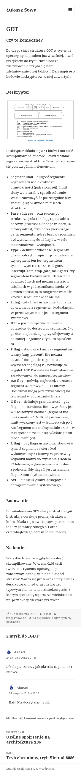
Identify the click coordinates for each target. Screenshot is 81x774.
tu (12, 344)
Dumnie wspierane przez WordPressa (30, 769)
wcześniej (55, 55)
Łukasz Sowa (21, 9)
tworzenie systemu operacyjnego (32, 568)
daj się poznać (42, 618)
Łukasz (47, 614)
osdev (56, 618)
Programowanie (16, 618)
